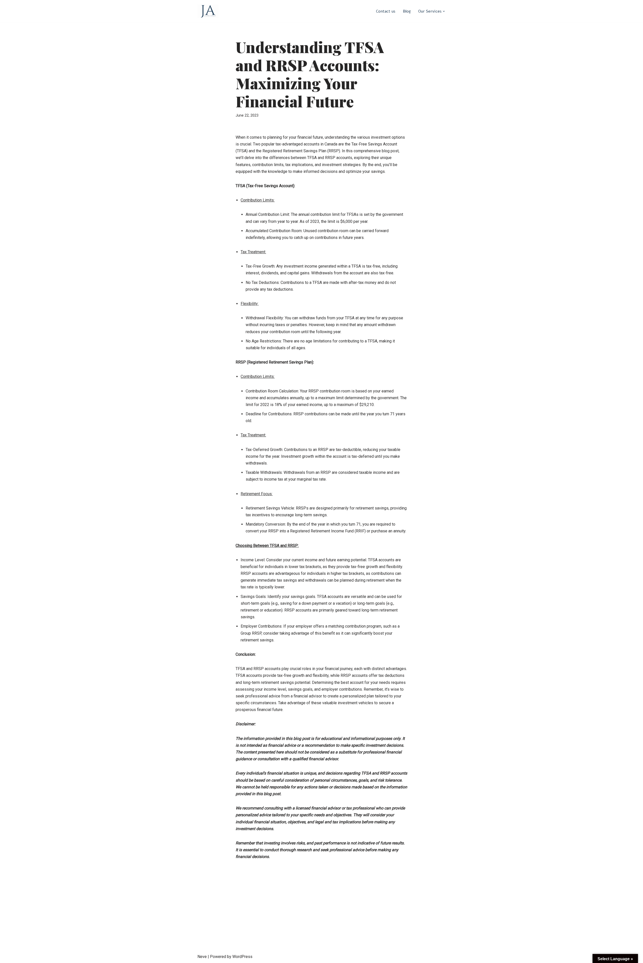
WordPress (242, 956)
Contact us (385, 11)
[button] (444, 11)
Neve (202, 956)
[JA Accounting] (207, 11)
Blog (407, 11)
